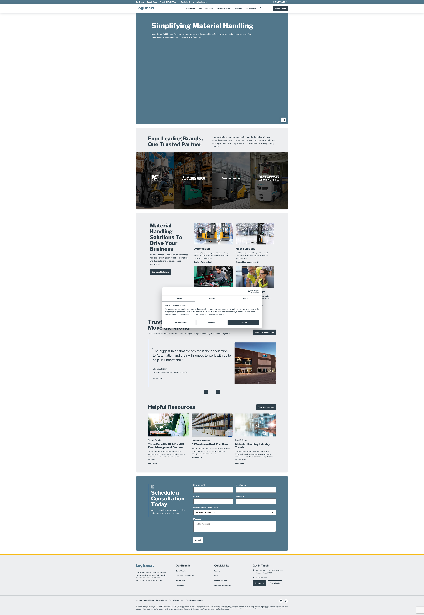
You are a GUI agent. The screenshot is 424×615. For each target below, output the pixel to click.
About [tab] (245, 298)
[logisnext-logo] (145, 8)
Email (195, 496)
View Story (157, 378)
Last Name (240, 485)
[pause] (283, 120)
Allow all (243, 323)
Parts (216, 576)
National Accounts (220, 581)
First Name (198, 485)
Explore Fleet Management (247, 262)
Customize (211, 323)
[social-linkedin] (286, 601)
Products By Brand (194, 8)
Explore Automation (202, 262)
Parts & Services (223, 8)
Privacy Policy (161, 600)
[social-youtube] (281, 601)
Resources (238, 8)
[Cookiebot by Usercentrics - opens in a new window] (249, 291)
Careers (217, 571)
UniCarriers (180, 585)
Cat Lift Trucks (152, 2)
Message (197, 519)
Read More (152, 463)
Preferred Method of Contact (205, 508)
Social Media (149, 600)
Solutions (209, 8)
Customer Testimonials (222, 585)
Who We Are (251, 8)
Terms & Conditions (176, 600)
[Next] (218, 392)
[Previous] (206, 392)
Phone (238, 496)
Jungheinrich (185, 2)
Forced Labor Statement (194, 600)
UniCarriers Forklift (199, 2)
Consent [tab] (179, 298)
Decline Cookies (180, 323)
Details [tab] (212, 298)
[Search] (260, 8)
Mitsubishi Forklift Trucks (169, 2)
